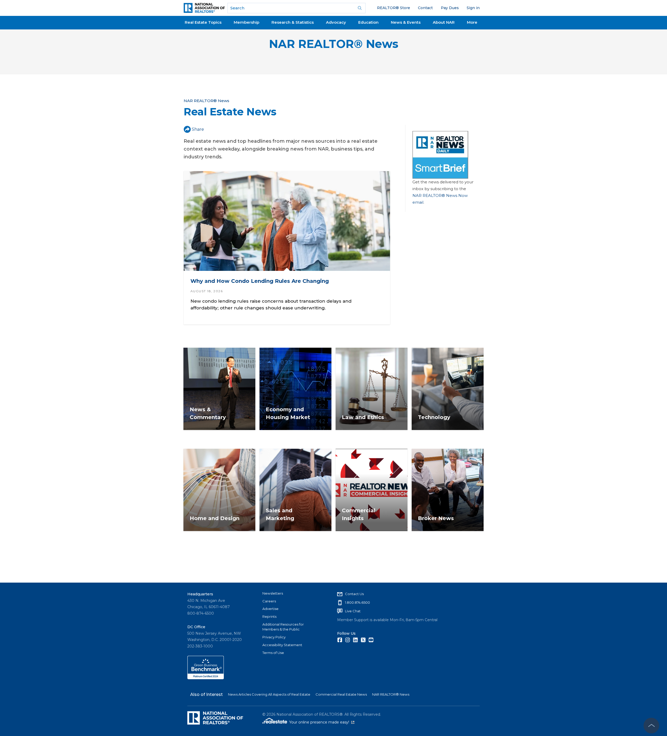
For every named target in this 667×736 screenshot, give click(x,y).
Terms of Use (273, 653)
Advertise (270, 609)
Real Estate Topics (203, 22)
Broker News (436, 518)
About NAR (444, 22)
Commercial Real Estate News (341, 694)
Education (368, 22)
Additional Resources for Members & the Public (283, 627)
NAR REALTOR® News (333, 44)
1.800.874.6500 (357, 602)
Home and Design (214, 518)
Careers (269, 601)
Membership (246, 22)
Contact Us (354, 594)
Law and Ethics (363, 417)
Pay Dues (450, 7)
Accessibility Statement (282, 645)
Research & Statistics (292, 22)
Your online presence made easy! (321, 722)
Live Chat (353, 611)
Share (198, 129)
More (472, 22)
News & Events (406, 22)
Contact (425, 7)
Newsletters (272, 593)
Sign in (473, 7)
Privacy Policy (274, 637)
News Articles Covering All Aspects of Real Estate (269, 694)
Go (360, 8)
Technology (434, 417)
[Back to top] (651, 725)
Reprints (269, 616)
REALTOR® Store (393, 7)
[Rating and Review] (205, 678)
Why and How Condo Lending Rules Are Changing (259, 281)
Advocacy (336, 22)
